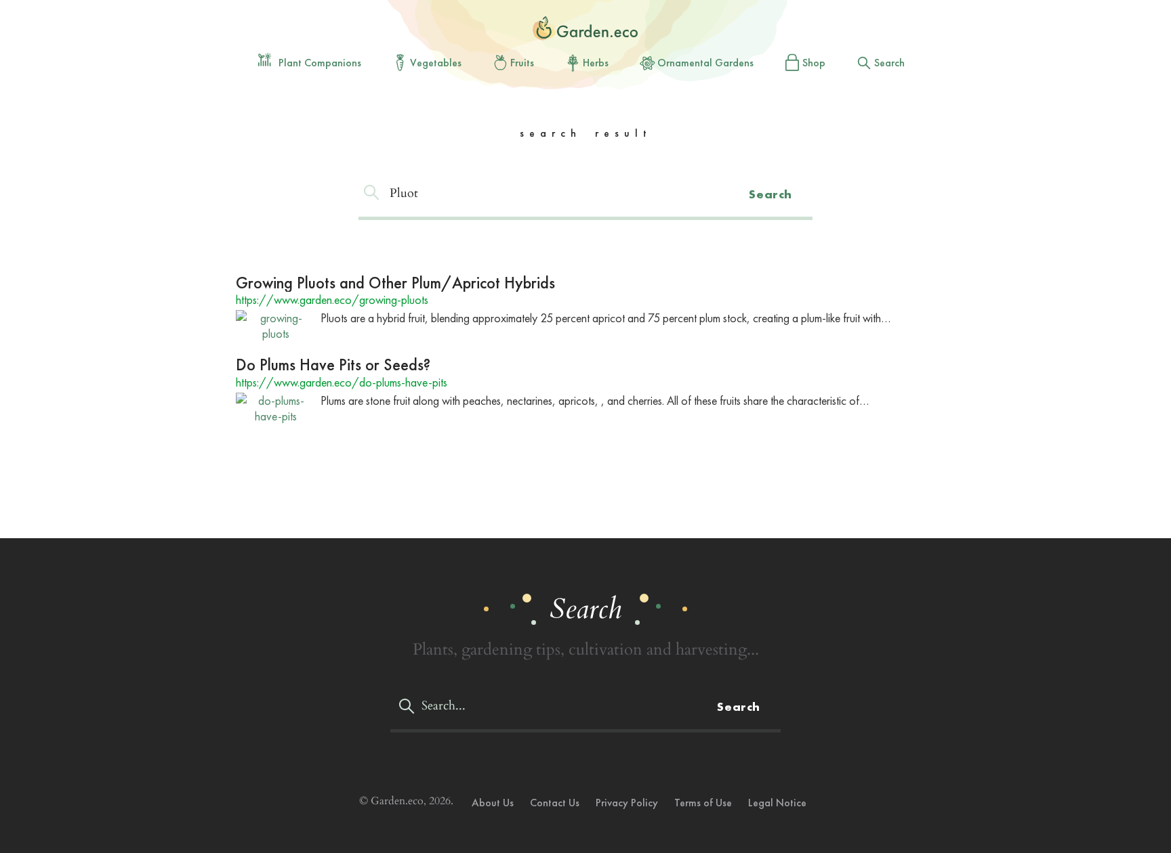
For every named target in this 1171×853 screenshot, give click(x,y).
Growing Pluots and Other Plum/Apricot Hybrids (395, 282)
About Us (493, 802)
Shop (813, 63)
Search (889, 63)
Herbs (596, 63)
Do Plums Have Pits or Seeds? (333, 364)
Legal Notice (777, 802)
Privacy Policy (627, 802)
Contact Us (554, 802)
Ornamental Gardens (705, 63)
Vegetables (435, 63)
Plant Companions (320, 63)
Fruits (522, 63)
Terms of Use (703, 802)
